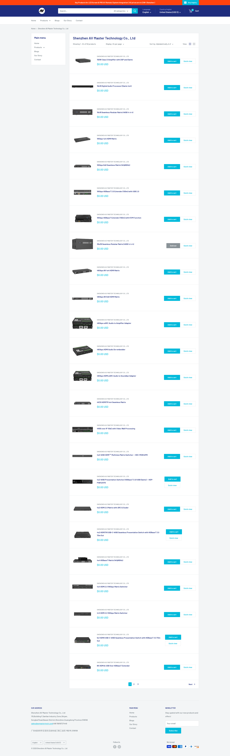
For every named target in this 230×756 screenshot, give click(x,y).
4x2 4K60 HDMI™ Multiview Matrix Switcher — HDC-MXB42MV (122, 455)
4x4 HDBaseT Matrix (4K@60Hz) (110, 560)
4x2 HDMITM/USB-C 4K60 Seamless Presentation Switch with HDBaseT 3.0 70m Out (128, 533)
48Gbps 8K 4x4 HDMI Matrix (108, 270)
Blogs (57, 20)
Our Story (68, 20)
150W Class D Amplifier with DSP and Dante (115, 59)
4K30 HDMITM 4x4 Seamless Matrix (111, 402)
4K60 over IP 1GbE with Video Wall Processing (116, 428)
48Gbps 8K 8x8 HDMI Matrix (108, 297)
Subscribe (173, 730)
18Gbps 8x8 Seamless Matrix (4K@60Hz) (113, 165)
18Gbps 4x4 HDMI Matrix (107, 138)
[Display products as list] (190, 44)
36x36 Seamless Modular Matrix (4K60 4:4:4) (115, 244)
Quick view (188, 61)
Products (44, 20)
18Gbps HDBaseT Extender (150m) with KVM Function (119, 218)
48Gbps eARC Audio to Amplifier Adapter (114, 323)
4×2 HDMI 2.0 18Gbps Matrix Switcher (112, 613)
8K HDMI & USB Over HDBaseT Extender (113, 665)
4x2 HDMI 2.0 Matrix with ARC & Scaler (113, 507)
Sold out (173, 246)
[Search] (135, 11)
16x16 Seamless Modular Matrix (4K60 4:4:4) (115, 112)
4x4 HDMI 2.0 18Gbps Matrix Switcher (112, 586)
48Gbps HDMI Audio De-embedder (111, 349)
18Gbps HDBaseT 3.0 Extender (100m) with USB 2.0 (118, 191)
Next (191, 684)
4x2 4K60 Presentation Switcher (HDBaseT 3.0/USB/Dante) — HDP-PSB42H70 (125, 481)
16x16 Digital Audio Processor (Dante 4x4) (114, 86)
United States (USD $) (53, 743)
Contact (79, 20)
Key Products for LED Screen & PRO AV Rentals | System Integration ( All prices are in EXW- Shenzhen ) (115, 2)
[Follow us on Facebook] (114, 746)
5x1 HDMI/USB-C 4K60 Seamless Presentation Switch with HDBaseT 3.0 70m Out (128, 639)
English (34, 743)
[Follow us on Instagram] (119, 746)
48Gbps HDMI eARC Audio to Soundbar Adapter (116, 376)
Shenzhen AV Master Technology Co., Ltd (53, 29)
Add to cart (172, 61)
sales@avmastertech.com (42, 723)
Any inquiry (192, 2)
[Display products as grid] (194, 44)
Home (33, 20)
